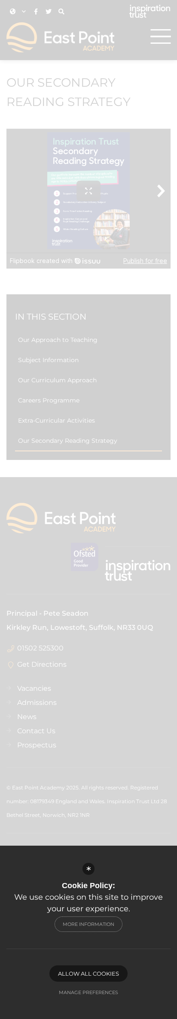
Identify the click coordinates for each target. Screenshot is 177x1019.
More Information (88, 924)
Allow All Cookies (88, 973)
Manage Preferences (88, 992)
